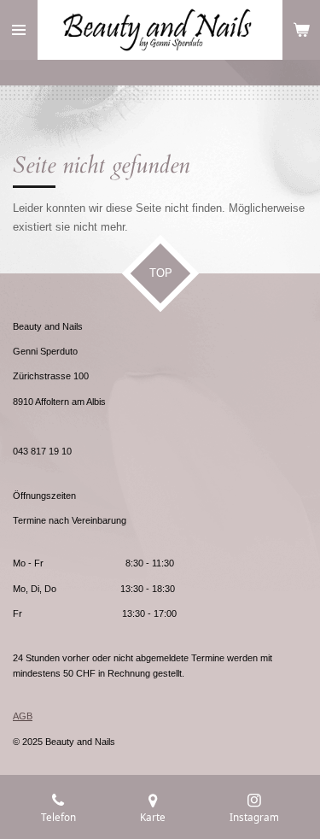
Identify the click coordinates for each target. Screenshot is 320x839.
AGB (22, 716)
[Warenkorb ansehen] (301, 30)
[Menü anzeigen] (19, 30)
